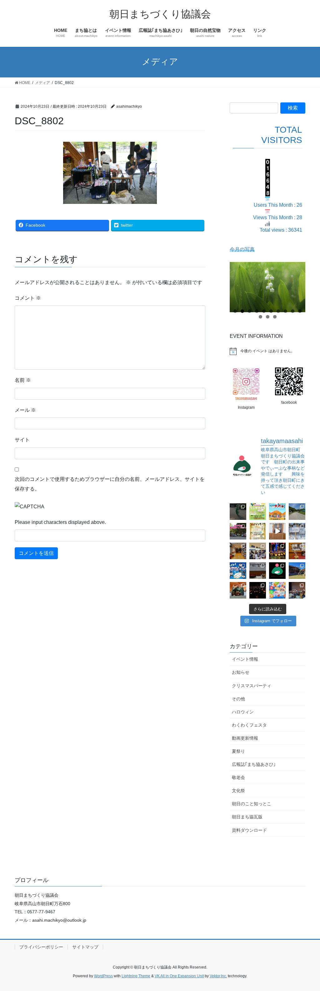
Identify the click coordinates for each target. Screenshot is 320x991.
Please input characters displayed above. (60, 522)
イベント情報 (245, 659)
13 (275, 316)
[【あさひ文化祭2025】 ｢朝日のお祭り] (238, 590)
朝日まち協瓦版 (247, 816)
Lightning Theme (136, 976)
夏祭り (238, 751)
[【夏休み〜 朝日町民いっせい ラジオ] (238, 511)
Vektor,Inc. (218, 976)
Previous (237, 285)
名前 (23, 380)
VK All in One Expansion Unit (179, 976)
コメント (28, 298)
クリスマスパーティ (251, 685)
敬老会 (238, 777)
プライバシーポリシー (41, 946)
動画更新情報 (245, 738)
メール (25, 410)
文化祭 (238, 790)
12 (267, 316)
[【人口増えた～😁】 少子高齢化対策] (297, 511)
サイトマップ (85, 946)
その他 (238, 698)
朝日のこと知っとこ (251, 803)
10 (300, 311)
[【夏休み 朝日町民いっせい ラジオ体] (257, 511)
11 (260, 316)
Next (297, 285)
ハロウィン (243, 711)
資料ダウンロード (249, 830)
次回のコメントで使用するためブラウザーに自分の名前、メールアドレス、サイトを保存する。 (110, 483)
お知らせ (240, 672)
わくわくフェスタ (249, 724)
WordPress (103, 976)
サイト (22, 439)
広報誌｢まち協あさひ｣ (254, 764)
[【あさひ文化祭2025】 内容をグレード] (277, 590)
